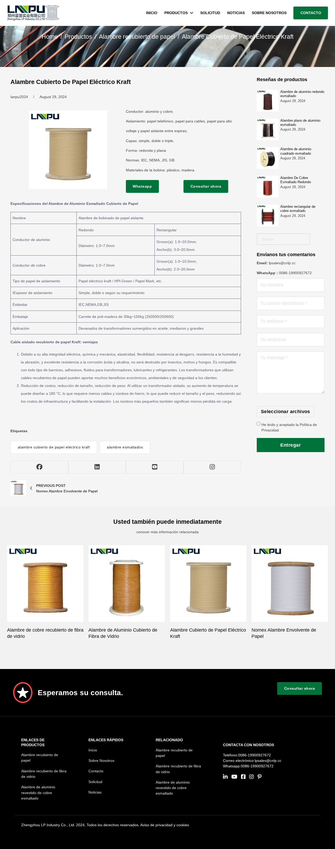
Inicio (151, 13)
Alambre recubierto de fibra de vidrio (43, 774)
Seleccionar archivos (285, 411)
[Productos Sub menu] (191, 13)
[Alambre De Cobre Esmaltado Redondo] (267, 187)
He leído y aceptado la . (289, 427)
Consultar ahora (206, 186)
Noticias (236, 13)
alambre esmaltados (125, 447)
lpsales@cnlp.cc (282, 263)
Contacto (310, 13)
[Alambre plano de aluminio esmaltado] (267, 129)
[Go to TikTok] (259, 777)
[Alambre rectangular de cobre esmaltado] (267, 215)
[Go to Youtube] (234, 777)
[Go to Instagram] (251, 777)
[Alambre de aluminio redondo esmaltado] (267, 100)
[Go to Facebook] (243, 777)
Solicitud (210, 13)
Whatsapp (142, 186)
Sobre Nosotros (269, 13)
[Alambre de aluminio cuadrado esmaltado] (267, 158)
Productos (176, 13)
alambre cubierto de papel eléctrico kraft (54, 447)
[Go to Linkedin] (225, 777)
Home (50, 37)
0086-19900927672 (295, 273)
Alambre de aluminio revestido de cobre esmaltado (38, 792)
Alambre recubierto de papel (137, 37)
